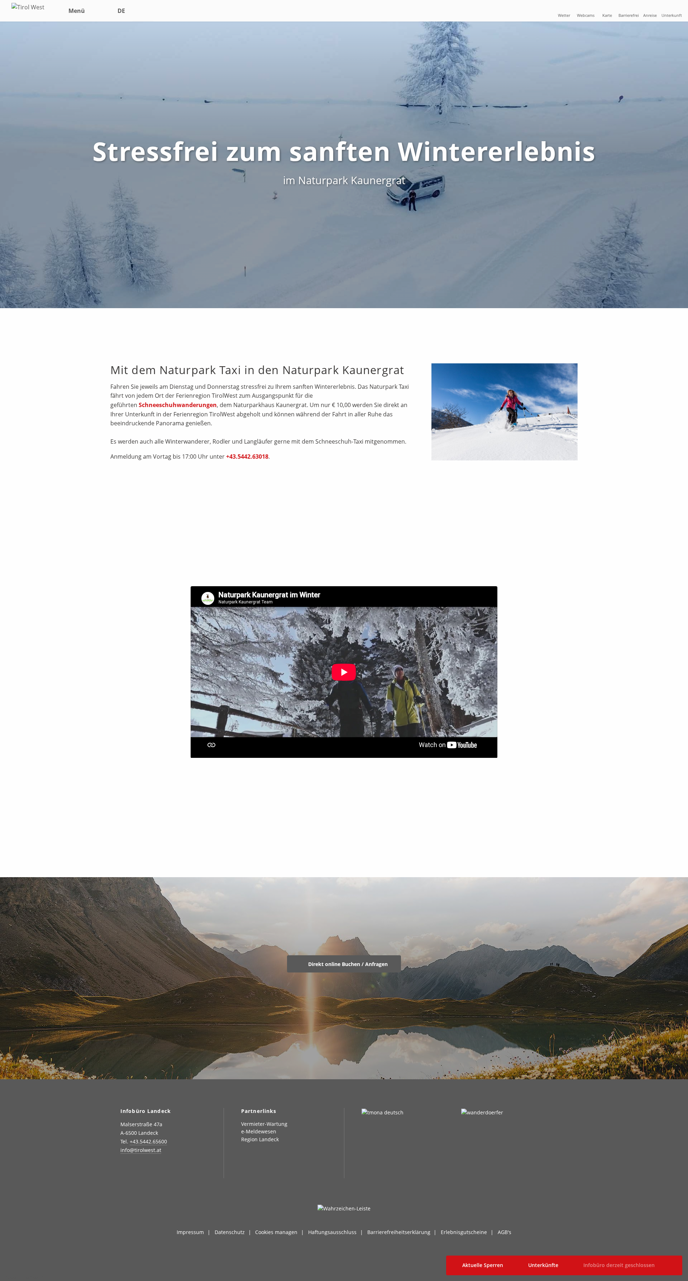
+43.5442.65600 (148, 1141)
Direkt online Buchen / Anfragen (347, 964)
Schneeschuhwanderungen (178, 405)
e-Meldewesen (258, 1131)
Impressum (190, 1232)
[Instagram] (124, 1170)
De (121, 11)
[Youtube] (178, 1170)
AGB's (504, 1232)
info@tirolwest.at (140, 1150)
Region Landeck (260, 1139)
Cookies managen (276, 1232)
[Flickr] (160, 1170)
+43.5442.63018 (247, 456)
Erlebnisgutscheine (464, 1232)
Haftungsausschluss (332, 1232)
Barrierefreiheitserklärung (398, 1232)
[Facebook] (142, 1170)
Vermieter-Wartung (264, 1123)
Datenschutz (230, 1232)
